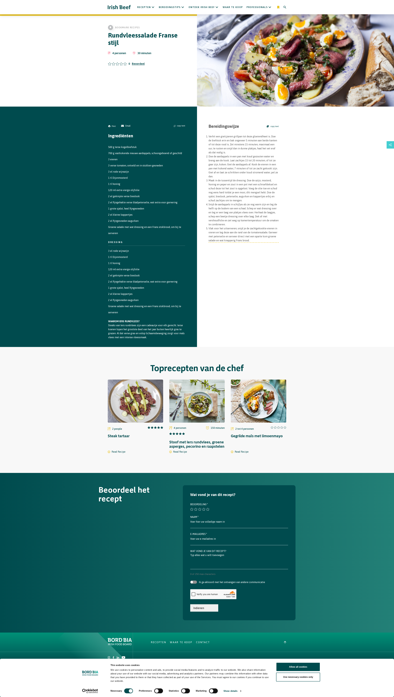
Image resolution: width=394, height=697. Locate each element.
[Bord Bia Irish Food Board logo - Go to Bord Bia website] (120, 644)
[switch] (158, 690)
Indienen (198, 608)
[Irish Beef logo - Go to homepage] (119, 7)
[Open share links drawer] (390, 145)
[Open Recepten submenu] (153, 7)
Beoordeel (138, 63)
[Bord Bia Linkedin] (118, 657)
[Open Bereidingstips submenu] (183, 7)
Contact (203, 642)
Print (114, 126)
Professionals (257, 7)
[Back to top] (285, 642)
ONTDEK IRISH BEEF (202, 7)
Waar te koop (233, 7)
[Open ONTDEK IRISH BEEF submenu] (217, 7)
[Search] (284, 7)
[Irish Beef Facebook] (113, 657)
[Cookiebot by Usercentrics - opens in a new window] (90, 691)
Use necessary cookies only (298, 677)
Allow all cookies (298, 666)
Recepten (144, 7)
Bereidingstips (170, 7)
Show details (230, 691)
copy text (181, 126)
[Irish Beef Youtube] (123, 657)
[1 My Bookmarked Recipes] (278, 7)
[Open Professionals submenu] (270, 7)
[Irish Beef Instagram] (109, 657)
